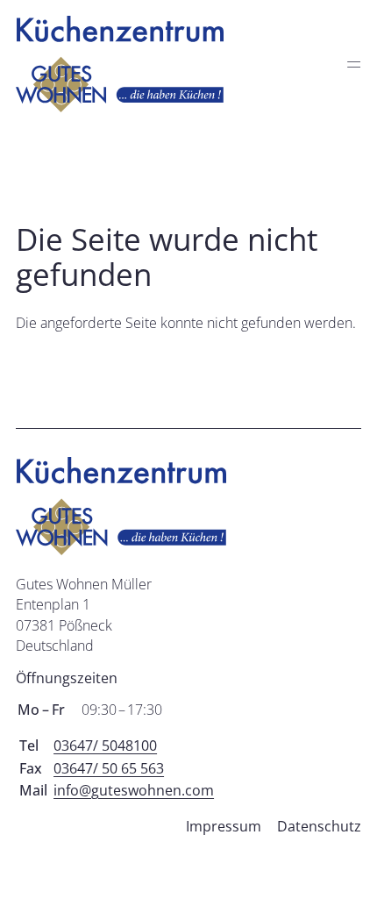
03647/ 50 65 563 (108, 768)
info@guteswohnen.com (133, 790)
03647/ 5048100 (105, 745)
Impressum (223, 826)
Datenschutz (319, 826)
